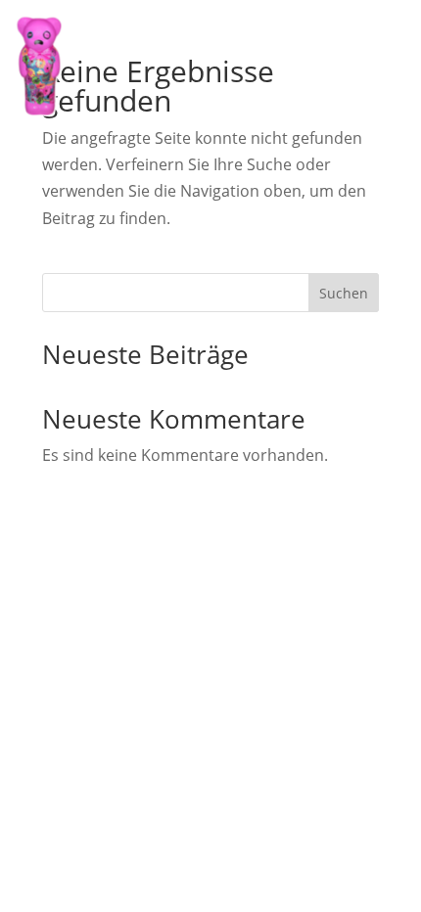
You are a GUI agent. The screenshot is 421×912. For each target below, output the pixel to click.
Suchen (343, 293)
